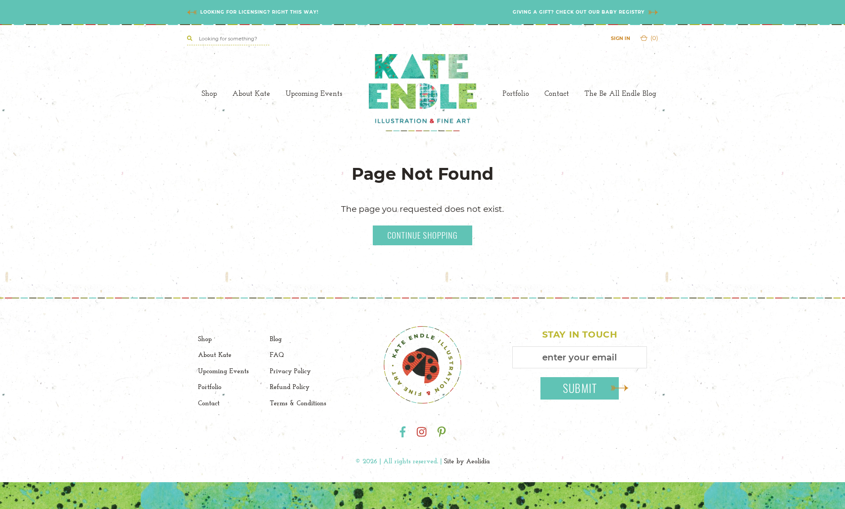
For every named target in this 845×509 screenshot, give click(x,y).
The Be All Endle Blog (620, 93)
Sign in (620, 38)
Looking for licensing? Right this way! (259, 12)
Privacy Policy (290, 371)
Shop (209, 93)
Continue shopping (422, 235)
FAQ (277, 354)
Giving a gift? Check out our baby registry (579, 12)
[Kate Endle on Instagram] (421, 431)
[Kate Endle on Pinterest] (441, 431)
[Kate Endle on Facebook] (403, 431)
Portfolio (516, 93)
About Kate (251, 93)
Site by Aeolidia (467, 461)
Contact (556, 93)
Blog (276, 338)
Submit (580, 388)
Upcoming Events (314, 93)
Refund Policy (289, 386)
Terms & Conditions (298, 403)
